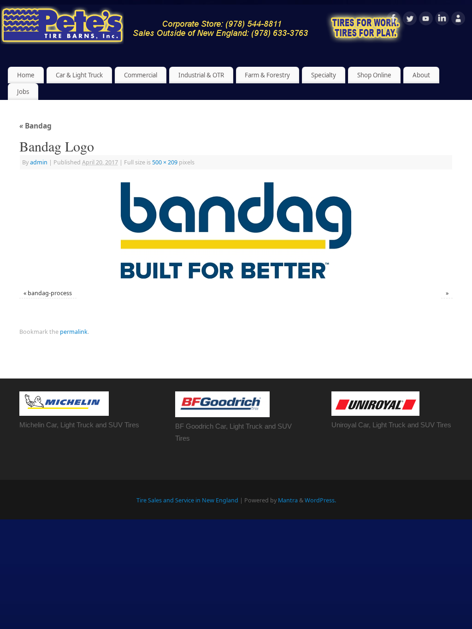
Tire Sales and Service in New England (187, 500)
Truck (254, 426)
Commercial (140, 75)
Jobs (23, 91)
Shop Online (374, 75)
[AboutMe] (458, 20)
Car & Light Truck (79, 75)
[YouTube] (426, 20)
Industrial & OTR (201, 75)
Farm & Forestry (267, 75)
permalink (74, 332)
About (421, 75)
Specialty (323, 75)
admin (38, 162)
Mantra (288, 500)
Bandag (35, 126)
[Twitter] (410, 20)
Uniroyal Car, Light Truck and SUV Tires (391, 425)
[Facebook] (394, 20)
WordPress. (320, 500)
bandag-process (50, 293)
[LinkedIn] (442, 20)
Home (26, 75)
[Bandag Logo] (236, 230)
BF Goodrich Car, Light (210, 426)
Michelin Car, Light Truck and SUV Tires (79, 425)
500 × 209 (164, 162)
